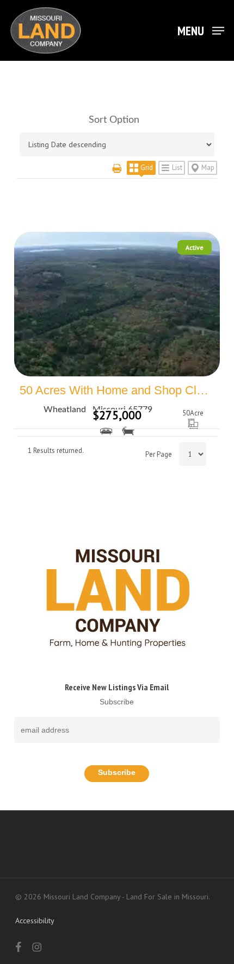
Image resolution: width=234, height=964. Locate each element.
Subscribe (117, 701)
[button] (200, 29)
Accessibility (34, 920)
